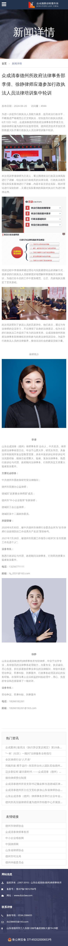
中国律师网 (11, 844)
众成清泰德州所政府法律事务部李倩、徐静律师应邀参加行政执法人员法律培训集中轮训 (33, 84)
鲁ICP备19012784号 (26, 888)
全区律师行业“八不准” (18, 759)
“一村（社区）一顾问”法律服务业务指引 (28, 753)
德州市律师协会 (14, 825)
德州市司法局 (13, 856)
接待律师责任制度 (15, 777)
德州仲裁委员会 (14, 862)
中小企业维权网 (14, 838)
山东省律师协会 (14, 850)
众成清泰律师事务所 (17, 832)
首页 (4, 63)
